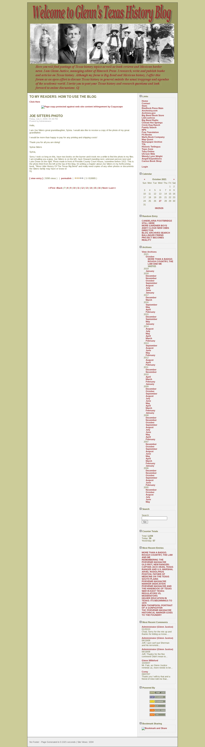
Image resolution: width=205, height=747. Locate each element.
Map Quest (147, 139)
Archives (147, 247)
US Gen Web (148, 154)
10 (74, 188)
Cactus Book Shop (152, 161)
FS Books (147, 134)
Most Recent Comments (155, 622)
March (149, 300)
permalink (66, 178)
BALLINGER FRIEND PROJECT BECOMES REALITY (153, 237)
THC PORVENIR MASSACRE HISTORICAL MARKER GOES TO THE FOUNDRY (157, 612)
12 (82, 188)
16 (99, 188)
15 (95, 188)
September (151, 283)
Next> (105, 188)
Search (146, 509)
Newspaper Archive (152, 142)
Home (145, 101)
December (151, 276)
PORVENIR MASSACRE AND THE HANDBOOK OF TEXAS (157, 587)
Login (145, 166)
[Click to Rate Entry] (75, 178)
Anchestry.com (150, 110)
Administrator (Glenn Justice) (157, 627)
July (148, 288)
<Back (59, 188)
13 (86, 188)
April (148, 309)
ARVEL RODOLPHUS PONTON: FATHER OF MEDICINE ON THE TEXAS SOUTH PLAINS (155, 575)
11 (78, 188)
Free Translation (150, 132)
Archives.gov (149, 113)
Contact (146, 103)
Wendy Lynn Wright (152, 156)
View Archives (149, 252)
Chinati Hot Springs (152, 122)
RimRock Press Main (152, 108)
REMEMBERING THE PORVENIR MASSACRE (154, 560)
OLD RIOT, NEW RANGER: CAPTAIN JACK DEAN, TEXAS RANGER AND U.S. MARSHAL (157, 567)
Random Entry (150, 216)
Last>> (112, 188)
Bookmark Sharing (152, 723)
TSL (144, 144)
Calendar (147, 174)
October (150, 256)
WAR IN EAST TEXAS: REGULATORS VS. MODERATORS (153, 593)
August (150, 285)
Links (145, 96)
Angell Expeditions (152, 158)
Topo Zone (147, 149)
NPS (144, 130)
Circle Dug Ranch (151, 125)
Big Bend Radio (150, 120)
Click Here (34, 102)
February (150, 312)
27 (160, 201)
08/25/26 (159, 208)
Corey (145, 671)
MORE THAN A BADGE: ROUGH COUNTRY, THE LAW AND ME (160, 261)
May (148, 307)
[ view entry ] (36, 178)
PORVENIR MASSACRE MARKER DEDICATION (154, 582)
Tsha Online (148, 151)
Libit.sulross (148, 118)
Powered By (148, 688)
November (151, 278)
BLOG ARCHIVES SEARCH (156, 233)
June (148, 290)
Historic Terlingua (151, 146)
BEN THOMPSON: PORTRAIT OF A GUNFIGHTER (157, 606)
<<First (52, 188)
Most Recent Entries (153, 548)
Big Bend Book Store (153, 115)
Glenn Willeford (150, 660)
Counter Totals (150, 531)
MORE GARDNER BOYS (154, 225)
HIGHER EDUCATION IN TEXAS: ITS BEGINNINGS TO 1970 (157, 600)
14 (91, 188)
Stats (144, 106)
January (150, 271)
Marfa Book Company (153, 137)
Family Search (149, 127)
